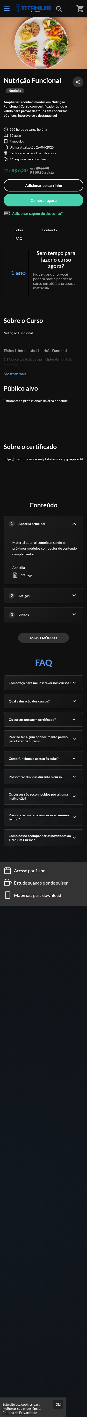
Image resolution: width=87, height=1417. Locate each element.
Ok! (58, 1404)
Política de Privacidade (19, 1412)
